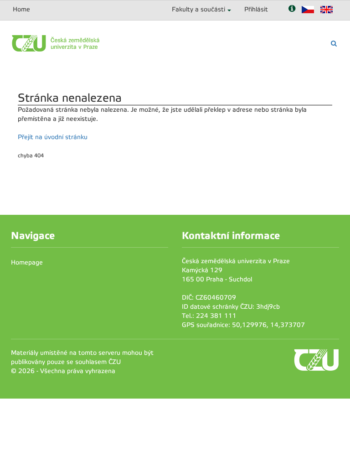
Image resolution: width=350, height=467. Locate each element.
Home (21, 9)
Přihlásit (256, 9)
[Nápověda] (291, 9)
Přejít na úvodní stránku (53, 137)
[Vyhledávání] (334, 43)
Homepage (27, 262)
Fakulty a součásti (198, 9)
